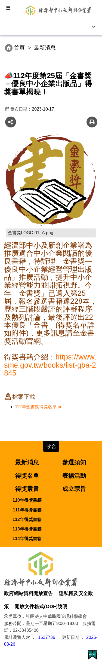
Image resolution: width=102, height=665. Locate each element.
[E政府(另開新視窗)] (92, 654)
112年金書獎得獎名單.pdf (39, 406)
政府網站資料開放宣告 (28, 593)
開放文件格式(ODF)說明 (41, 606)
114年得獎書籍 (27, 538)
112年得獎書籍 (27, 519)
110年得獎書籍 (27, 500)
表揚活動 (74, 475)
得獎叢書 (27, 488)
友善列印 (91, 122)
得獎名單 (27, 475)
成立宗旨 (74, 488)
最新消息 (27, 462)
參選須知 (74, 462)
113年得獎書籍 (27, 529)
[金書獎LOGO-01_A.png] (51, 180)
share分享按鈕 (10, 122)
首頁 (19, 48)
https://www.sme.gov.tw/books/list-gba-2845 (50, 365)
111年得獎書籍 (27, 510)
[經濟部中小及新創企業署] (59, 8)
